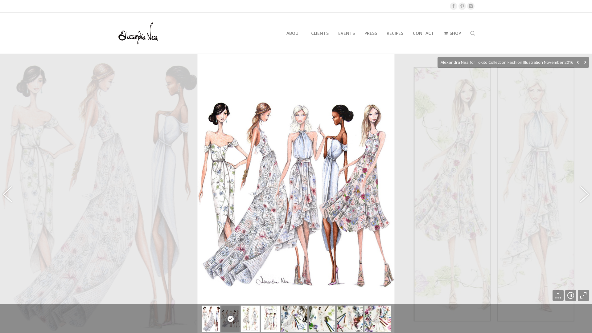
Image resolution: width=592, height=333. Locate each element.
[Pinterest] (462, 6)
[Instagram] (471, 6)
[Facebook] (453, 6)
